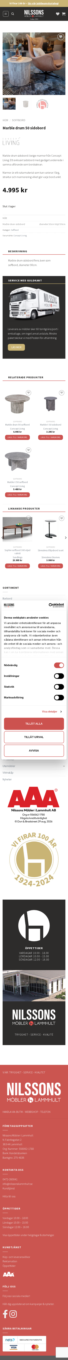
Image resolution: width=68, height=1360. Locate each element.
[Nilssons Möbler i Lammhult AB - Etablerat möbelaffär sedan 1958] (34, 16)
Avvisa (34, 750)
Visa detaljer (49, 711)
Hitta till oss (9, 1196)
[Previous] (8, 63)
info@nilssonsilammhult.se (18, 1184)
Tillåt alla (34, 723)
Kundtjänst (9, 1188)
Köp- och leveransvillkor (16, 1257)
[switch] (59, 676)
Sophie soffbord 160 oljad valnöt (17, 552)
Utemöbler (9, 766)
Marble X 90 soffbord (17, 482)
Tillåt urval (34, 737)
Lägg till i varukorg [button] (17, 437)
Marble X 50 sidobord (50, 424)
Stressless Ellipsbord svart (50, 550)
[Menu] (6, 14)
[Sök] (12, 14)
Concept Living (20, 235)
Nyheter (7, 779)
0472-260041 (10, 1179)
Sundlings (17, 557)
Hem (5, 120)
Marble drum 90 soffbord (17, 424)
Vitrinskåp (8, 772)
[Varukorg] (63, 14)
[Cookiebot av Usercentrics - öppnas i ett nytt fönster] (49, 605)
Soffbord (18, 120)
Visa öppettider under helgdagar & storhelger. (28, 1235)
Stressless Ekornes (50, 557)
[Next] (60, 63)
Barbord (7, 598)
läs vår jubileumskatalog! (43, 3)
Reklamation (10, 1261)
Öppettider (9, 1265)
